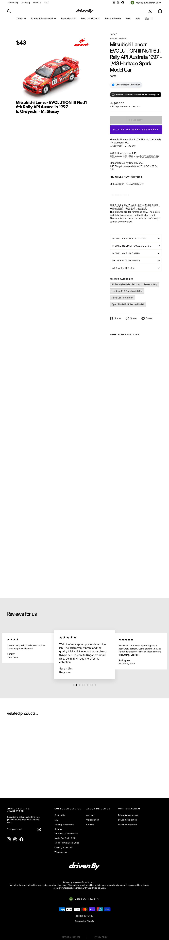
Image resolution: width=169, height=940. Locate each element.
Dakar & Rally (150, 284)
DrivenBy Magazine (127, 824)
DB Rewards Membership (66, 833)
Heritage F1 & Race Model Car (127, 291)
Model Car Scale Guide (129, 238)
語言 (147, 18)
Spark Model (119, 38)
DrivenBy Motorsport (128, 815)
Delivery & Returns (126, 260)
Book (128, 18)
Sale (137, 18)
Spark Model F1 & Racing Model (128, 304)
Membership (12, 2)
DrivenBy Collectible (127, 820)
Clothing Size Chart (63, 847)
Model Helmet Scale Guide (131, 246)
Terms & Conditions (71, 937)
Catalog (90, 824)
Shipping (26, 2)
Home (112, 34)
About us (37, 2)
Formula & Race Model (42, 18)
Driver (20, 18)
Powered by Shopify (84, 921)
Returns (58, 829)
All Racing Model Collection (126, 284)
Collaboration (92, 820)
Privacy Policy (100, 937)
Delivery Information (64, 824)
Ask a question (123, 268)
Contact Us (59, 815)
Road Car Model (89, 18)
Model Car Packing (126, 253)
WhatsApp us (60, 852)
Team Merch (67, 18)
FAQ (46, 2)
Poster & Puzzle (113, 18)
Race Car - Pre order (122, 297)
